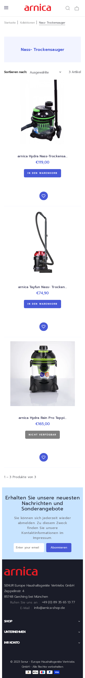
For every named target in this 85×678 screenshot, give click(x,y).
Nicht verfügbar (42, 434)
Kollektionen (27, 22)
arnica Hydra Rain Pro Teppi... (43, 417)
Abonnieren (59, 547)
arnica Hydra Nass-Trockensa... (42, 156)
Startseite (10, 22)
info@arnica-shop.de (49, 607)
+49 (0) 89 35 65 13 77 (58, 602)
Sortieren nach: (15, 72)
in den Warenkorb (42, 173)
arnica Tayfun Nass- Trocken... (42, 287)
